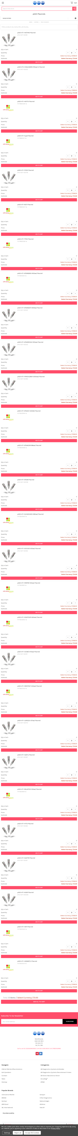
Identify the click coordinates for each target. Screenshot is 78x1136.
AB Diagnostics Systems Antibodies (52, 1069)
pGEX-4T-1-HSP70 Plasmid (25, 101)
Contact (4, 1075)
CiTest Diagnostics (46, 1098)
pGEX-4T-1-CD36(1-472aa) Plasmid (28, 652)
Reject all (17, 1133)
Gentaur (4, 1101)
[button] (75, 18)
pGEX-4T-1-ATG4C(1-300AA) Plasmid (28, 411)
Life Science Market (8, 1095)
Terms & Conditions (10, 1120)
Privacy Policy (67, 1120)
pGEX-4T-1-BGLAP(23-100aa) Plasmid (29, 789)
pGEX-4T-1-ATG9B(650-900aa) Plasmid (29, 273)
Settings (7, 1133)
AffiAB (42, 1082)
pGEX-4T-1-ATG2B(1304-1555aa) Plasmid (30, 342)
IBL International (7, 1107)
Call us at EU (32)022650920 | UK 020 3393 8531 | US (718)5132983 (39, 1048)
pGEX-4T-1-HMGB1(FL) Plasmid (27, 961)
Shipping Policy (29, 1120)
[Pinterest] (37, 1053)
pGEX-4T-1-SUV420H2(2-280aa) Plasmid (30, 514)
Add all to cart (39, 1002)
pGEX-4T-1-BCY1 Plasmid (25, 204)
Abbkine (42, 1104)
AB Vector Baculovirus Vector (50, 1075)
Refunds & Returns (48, 1120)
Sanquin (42, 1095)
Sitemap (4, 1082)
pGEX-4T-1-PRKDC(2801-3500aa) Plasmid (30, 376)
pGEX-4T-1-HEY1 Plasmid (25, 927)
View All (42, 1107)
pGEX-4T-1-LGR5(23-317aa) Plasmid (28, 720)
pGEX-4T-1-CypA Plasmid (25, 136)
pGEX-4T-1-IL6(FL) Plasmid (26, 755)
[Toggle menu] (3, 3)
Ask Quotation (6, 1072)
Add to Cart (39, 62)
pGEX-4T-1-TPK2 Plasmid (25, 239)
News (3, 1079)
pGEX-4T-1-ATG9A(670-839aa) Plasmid (29, 308)
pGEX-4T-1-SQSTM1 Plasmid (26, 858)
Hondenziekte (8, 1113)
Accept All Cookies (32, 1133)
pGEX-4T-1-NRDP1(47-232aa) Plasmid (29, 686)
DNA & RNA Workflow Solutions (12, 1069)
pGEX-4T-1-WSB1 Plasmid (25, 892)
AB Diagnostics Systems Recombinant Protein (56, 1072)
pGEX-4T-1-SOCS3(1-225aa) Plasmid (29, 548)
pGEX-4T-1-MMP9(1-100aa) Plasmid (28, 583)
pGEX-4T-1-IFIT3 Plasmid (25, 824)
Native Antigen (44, 1101)
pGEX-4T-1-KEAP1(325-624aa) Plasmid (29, 617)
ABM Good (5, 1104)
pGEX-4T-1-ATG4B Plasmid (25, 480)
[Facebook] (40, 1053)
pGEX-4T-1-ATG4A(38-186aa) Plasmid (29, 445)
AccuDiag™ (44, 1079)
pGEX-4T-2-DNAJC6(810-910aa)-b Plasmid (31, 67)
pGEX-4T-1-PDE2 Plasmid (25, 170)
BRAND (4, 1098)
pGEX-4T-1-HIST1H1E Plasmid (26, 33)
